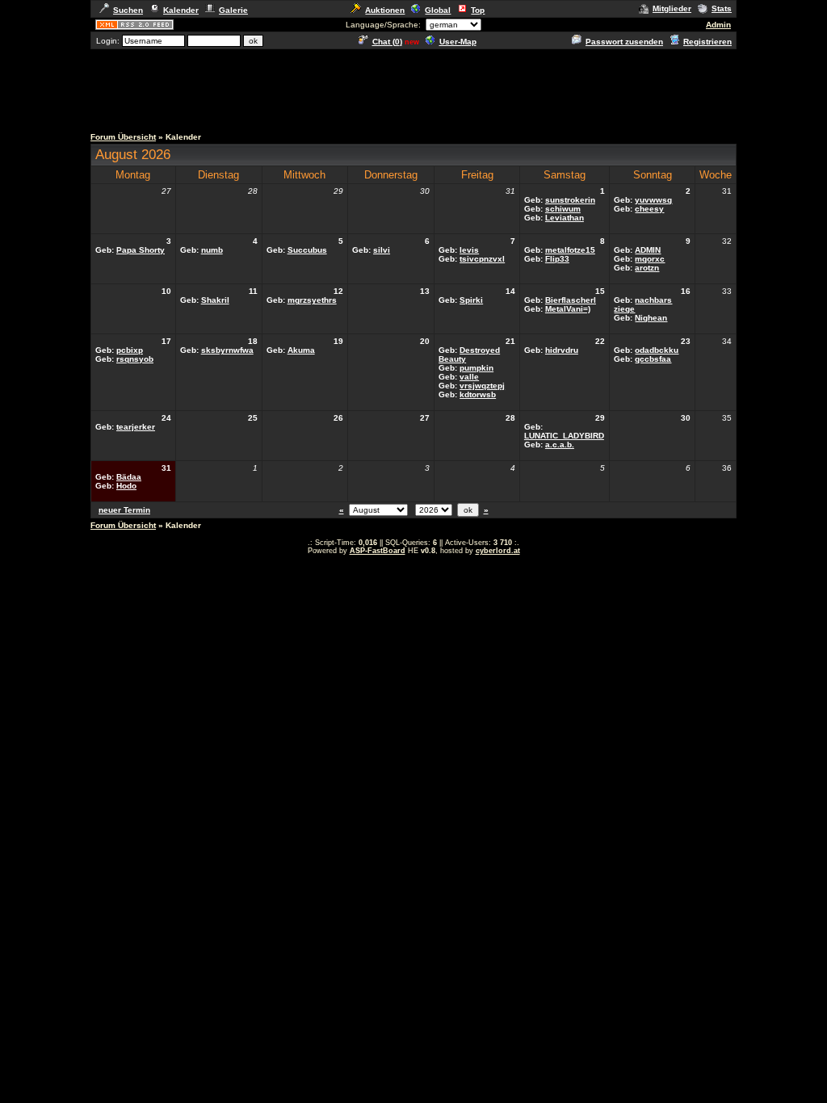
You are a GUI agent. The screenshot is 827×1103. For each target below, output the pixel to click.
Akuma (301, 350)
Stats (722, 8)
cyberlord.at (498, 551)
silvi (381, 249)
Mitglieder (672, 8)
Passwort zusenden (624, 41)
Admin (718, 24)
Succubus (307, 249)
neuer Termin (124, 509)
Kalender (181, 10)
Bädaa (128, 476)
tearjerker (135, 426)
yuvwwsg (653, 199)
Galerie (233, 10)
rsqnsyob (134, 358)
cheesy (649, 208)
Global (438, 10)
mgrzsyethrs (312, 300)
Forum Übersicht (123, 136)
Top (478, 10)
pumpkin (476, 367)
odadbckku (656, 350)
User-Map (457, 41)
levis (469, 249)
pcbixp (129, 350)
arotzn (647, 267)
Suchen (128, 10)
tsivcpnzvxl (482, 258)
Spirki (471, 300)
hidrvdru (561, 350)
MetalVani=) (567, 308)
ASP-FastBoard (377, 551)
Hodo (126, 485)
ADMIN (648, 249)
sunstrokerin (570, 199)
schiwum (563, 208)
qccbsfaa (653, 358)
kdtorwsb (478, 394)
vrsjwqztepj (482, 385)
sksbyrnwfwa (227, 350)
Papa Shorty (140, 249)
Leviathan (564, 217)
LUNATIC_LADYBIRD (564, 435)
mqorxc (650, 258)
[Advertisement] (413, 87)
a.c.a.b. (559, 444)
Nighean (651, 317)
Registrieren (707, 41)
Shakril (215, 300)
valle (469, 376)
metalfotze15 (570, 249)
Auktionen (385, 10)
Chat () (387, 41)
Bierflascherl (570, 300)
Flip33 (557, 258)
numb (212, 249)
